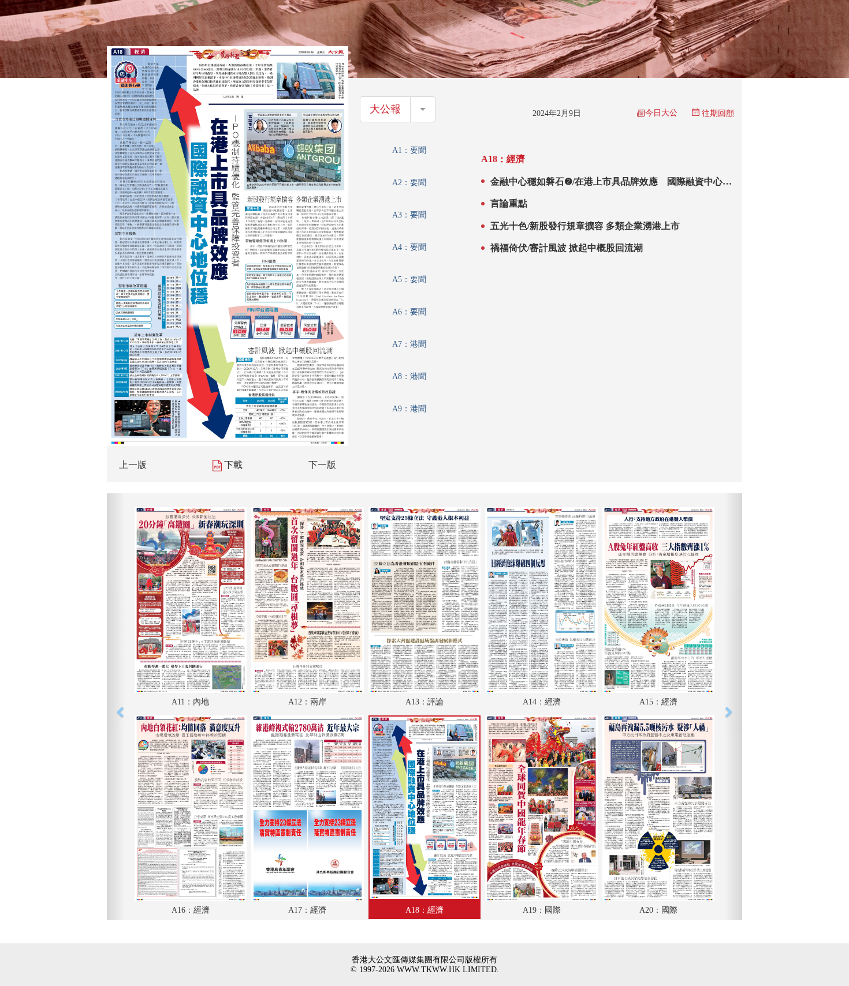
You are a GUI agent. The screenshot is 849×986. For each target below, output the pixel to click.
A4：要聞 (409, 247)
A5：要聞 (409, 279)
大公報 (385, 109)
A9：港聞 (409, 408)
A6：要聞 (409, 312)
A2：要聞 (409, 182)
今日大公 (661, 112)
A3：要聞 (409, 215)
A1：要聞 (409, 150)
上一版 (133, 465)
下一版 (322, 465)
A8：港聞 (409, 376)
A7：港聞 (409, 344)
